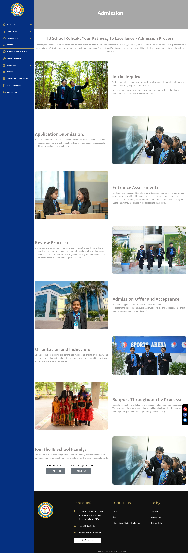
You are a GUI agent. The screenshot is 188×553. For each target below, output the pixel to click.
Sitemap (154, 511)
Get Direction (87, 540)
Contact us (156, 517)
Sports (115, 517)
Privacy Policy (157, 523)
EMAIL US (81, 471)
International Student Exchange (126, 523)
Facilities (116, 511)
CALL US (56, 471)
